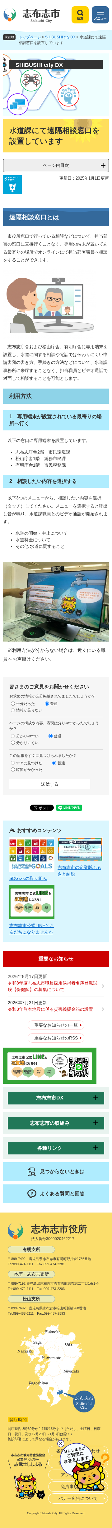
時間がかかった (29, 769)
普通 (54, 704)
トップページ (30, 37)
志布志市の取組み (50, 1123)
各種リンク (49, 1148)
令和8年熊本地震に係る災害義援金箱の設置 (50, 1009)
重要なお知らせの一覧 (56, 1025)
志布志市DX (49, 1097)
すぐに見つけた (29, 763)
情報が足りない (29, 710)
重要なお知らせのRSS (56, 1037)
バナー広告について (78, 1498)
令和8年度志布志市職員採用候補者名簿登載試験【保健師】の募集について (52, 986)
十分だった (25, 704)
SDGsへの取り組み (28, 878)
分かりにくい (27, 743)
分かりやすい (27, 736)
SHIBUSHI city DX (60, 37)
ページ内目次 (56, 165)
